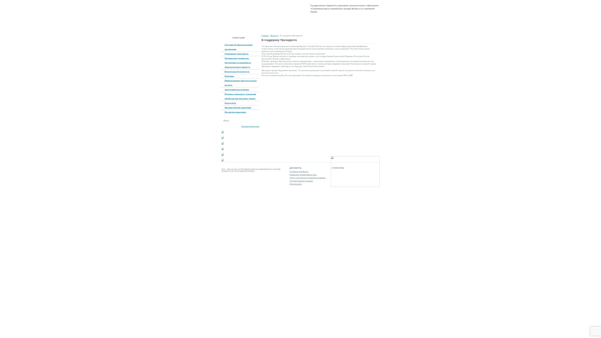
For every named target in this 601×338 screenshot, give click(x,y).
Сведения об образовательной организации (238, 47)
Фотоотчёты (230, 103)
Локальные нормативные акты (303, 175)
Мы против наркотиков (235, 112)
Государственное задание (301, 181)
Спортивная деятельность (291, 28)
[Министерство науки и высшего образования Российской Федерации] (222, 138)
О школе (245, 28)
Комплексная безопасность (237, 71)
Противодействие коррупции (238, 107)
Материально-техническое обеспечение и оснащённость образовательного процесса (238, 62)
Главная (229, 28)
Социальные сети (346, 28)
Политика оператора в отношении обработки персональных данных (240, 96)
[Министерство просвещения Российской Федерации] (222, 144)
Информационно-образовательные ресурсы (241, 82)
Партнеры (229, 76)
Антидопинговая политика (237, 89)
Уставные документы (299, 172)
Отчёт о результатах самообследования (308, 178)
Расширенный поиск (250, 126)
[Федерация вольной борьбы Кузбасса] (222, 132)
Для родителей (321, 28)
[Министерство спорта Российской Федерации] (222, 149)
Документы (263, 28)
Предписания (296, 184)
